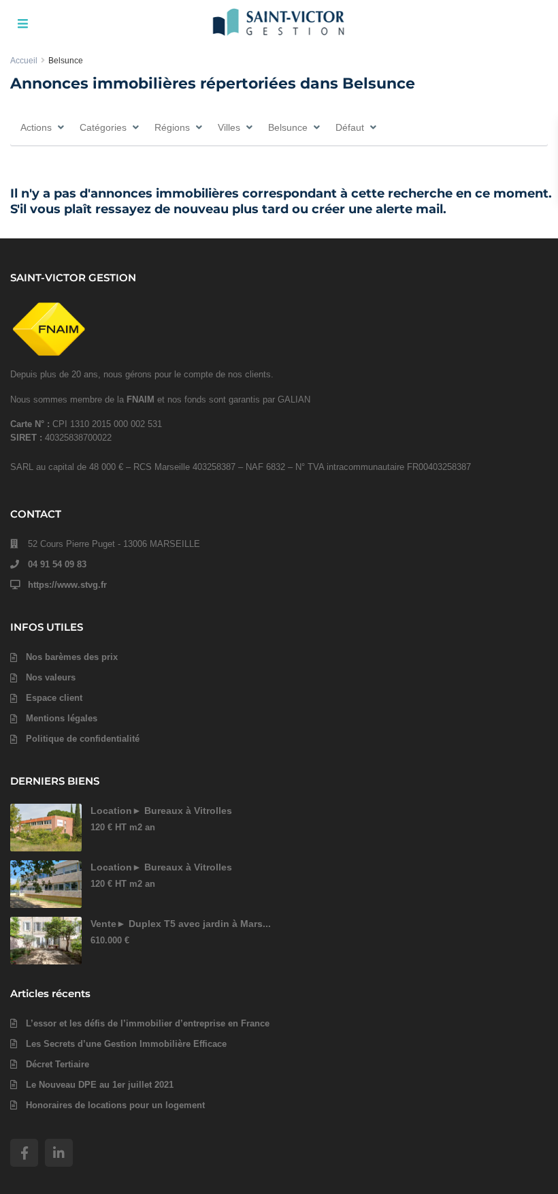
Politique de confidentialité (83, 739)
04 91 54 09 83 (57, 564)
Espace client (54, 698)
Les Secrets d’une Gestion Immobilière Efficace (126, 1044)
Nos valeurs (51, 677)
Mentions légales (61, 718)
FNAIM (140, 399)
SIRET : (27, 438)
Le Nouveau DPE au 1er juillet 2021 (100, 1085)
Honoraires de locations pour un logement (115, 1105)
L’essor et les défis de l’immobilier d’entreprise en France (147, 1023)
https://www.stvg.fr (67, 585)
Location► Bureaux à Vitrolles (161, 810)
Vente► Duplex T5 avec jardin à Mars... (181, 923)
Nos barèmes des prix (72, 657)
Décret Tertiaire (57, 1064)
